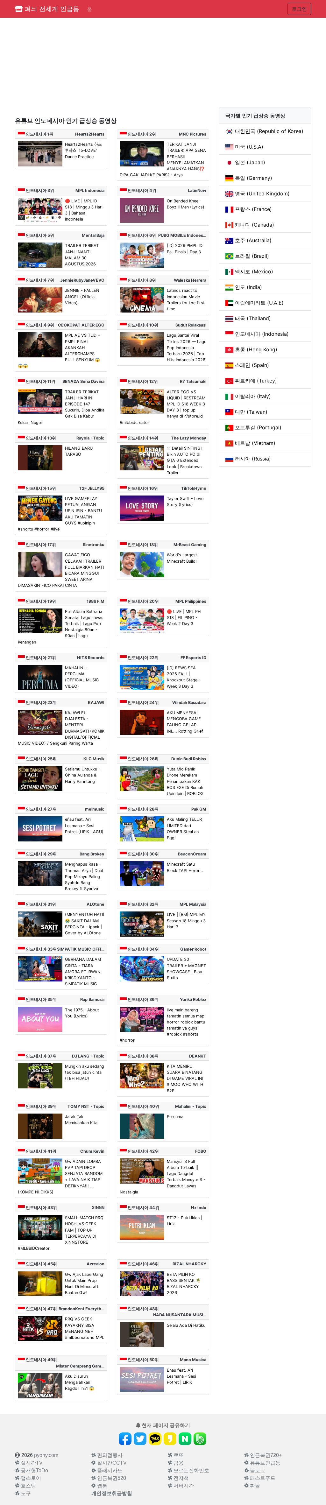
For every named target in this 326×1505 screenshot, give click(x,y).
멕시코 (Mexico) (254, 271)
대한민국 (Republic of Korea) (269, 131)
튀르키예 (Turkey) (256, 380)
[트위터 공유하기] (140, 1438)
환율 (254, 1485)
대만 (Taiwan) (251, 412)
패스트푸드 (262, 1478)
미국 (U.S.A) (249, 147)
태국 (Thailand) (253, 318)
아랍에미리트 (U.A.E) (259, 302)
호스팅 (27, 1485)
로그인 (299, 9)
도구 (25, 1493)
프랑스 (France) (253, 209)
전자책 (180, 1478)
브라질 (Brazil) (252, 256)
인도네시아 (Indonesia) (262, 334)
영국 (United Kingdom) (262, 193)
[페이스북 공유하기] (125, 1438)
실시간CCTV (111, 1463)
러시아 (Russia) (253, 458)
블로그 (257, 1470)
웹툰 (101, 1485)
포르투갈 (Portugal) (258, 427)
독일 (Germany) (253, 178)
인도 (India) (248, 287)
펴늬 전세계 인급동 (51, 8)
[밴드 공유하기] (200, 1438)
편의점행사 (109, 1455)
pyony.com (46, 1455)
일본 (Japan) (250, 162)
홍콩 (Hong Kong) (256, 349)
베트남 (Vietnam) (255, 443)
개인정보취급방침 (111, 1493)
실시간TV (31, 1463)
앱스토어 (30, 1478)
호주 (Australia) (253, 240)
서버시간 (183, 1485)
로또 (178, 1455)
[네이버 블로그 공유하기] (185, 1438)
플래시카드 (109, 1470)
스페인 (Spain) (252, 365)
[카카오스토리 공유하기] (170, 1438)
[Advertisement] (112, 67)
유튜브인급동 (264, 1463)
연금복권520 (111, 1478)
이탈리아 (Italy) (253, 396)
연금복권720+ (265, 1455)
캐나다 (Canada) (254, 225)
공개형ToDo (33, 1470)
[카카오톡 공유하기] (155, 1438)
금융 (178, 1463)
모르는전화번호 (190, 1470)
